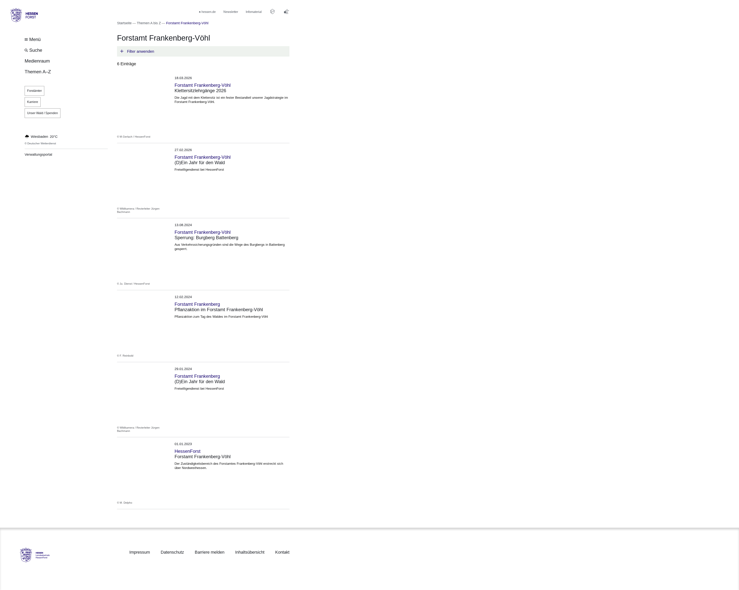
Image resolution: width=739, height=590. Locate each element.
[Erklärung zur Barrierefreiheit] (286, 11)
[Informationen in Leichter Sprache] (272, 11)
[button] (203, 51)
